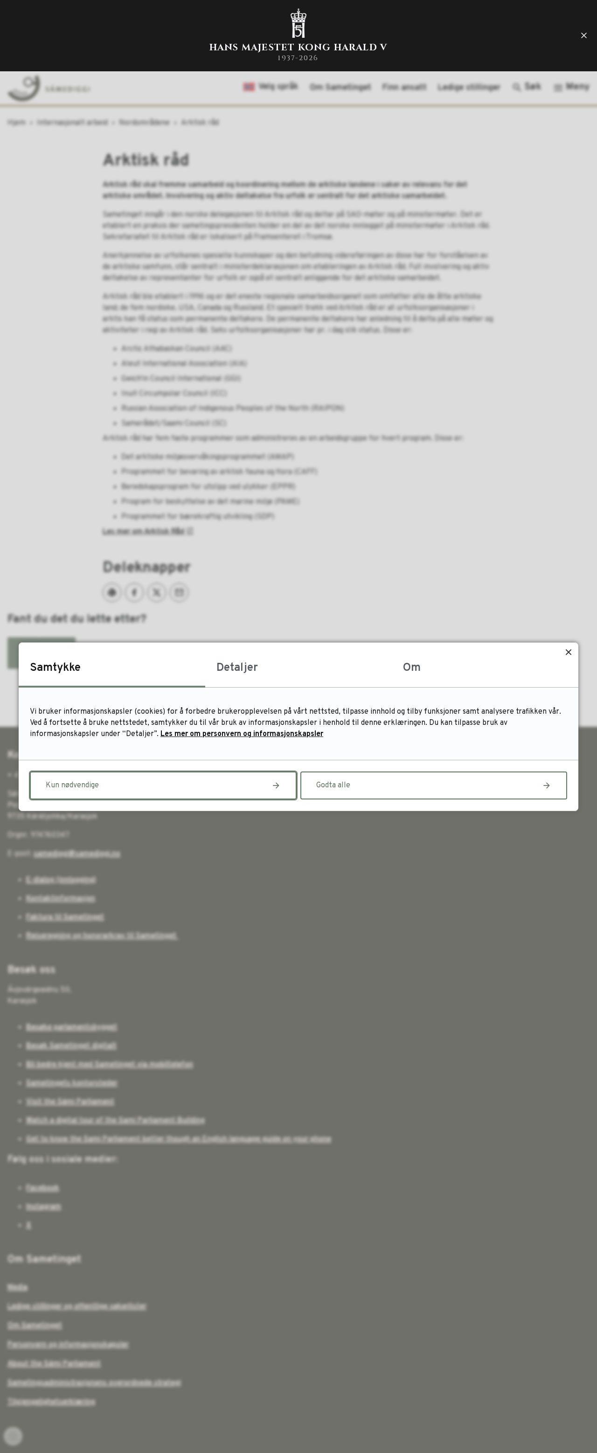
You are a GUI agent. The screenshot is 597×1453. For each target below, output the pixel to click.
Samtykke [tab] (55, 668)
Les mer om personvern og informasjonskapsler (241, 734)
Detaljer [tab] (237, 668)
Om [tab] (412, 668)
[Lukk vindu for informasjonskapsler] (568, 652)
